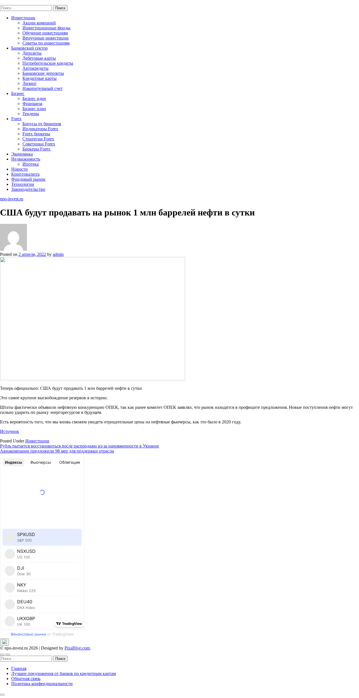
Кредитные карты (39, 78)
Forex (16, 118)
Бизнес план (34, 108)
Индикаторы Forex (40, 128)
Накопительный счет (42, 88)
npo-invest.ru (11, 2)
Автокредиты (35, 68)
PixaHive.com (77, 648)
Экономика (22, 154)
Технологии (22, 184)
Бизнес (17, 93)
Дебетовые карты (39, 58)
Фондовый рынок (28, 179)
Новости (19, 169)
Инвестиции (23, 17)
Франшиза (32, 103)
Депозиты (32, 53)
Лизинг (29, 83)
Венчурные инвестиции (45, 38)
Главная (18, 668)
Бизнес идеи (34, 98)
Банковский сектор (29, 48)
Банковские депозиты (43, 73)
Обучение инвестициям (45, 33)
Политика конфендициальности (42, 683)
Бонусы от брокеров (41, 123)
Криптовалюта (25, 174)
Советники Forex (38, 144)
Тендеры (30, 113)
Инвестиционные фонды (46, 27)
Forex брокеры (36, 133)
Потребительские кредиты (47, 63)
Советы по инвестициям (46, 43)
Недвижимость (25, 159)
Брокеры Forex (36, 149)
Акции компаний (39, 22)
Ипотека (30, 164)
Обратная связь (25, 678)
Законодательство (28, 189)
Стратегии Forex (38, 138)
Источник (9, 431)
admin (58, 254)
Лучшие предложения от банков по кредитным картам (63, 673)
